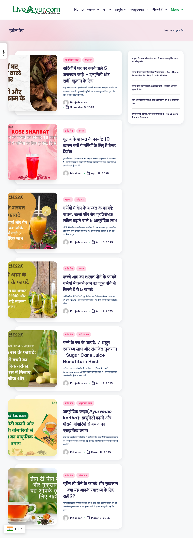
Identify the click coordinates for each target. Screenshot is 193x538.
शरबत (81, 130)
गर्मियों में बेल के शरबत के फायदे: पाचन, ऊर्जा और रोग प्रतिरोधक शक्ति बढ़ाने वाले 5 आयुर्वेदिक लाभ (90, 214)
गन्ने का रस (84, 334)
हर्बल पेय (88, 59)
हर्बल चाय (83, 475)
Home (168, 30)
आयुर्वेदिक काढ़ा (72, 59)
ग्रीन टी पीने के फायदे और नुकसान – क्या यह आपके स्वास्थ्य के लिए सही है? (90, 490)
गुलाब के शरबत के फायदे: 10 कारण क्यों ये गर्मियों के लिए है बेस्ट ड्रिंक (89, 145)
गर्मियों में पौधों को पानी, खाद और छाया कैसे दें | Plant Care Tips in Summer (155, 115)
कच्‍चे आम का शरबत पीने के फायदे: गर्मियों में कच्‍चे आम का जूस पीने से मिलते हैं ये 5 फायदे (90, 283)
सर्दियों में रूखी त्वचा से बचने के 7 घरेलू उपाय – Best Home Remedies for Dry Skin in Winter (155, 74)
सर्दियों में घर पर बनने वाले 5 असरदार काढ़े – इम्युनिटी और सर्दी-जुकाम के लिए (86, 74)
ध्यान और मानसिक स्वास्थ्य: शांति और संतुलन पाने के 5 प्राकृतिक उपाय (155, 101)
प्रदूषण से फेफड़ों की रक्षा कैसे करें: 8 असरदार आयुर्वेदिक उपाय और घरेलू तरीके (155, 60)
